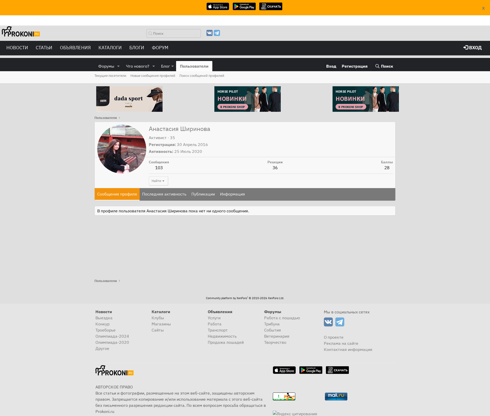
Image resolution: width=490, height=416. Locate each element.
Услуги (214, 317)
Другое (102, 348)
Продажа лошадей (226, 342)
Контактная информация (348, 349)
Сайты (158, 330)
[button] (118, 66)
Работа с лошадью (282, 317)
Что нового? (137, 66)
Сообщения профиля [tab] (117, 194)
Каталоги (110, 48)
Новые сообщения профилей (152, 76)
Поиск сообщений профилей (201, 76)
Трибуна (272, 323)
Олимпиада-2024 (112, 336)
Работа (215, 323)
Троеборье (105, 330)
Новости (17, 48)
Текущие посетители (110, 76)
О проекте (334, 337)
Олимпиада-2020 (112, 342)
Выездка (104, 317)
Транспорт (218, 330)
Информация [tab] (232, 194)
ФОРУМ (160, 48)
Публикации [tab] (203, 194)
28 (386, 167)
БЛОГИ (136, 48)
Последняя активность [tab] (164, 194)
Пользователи (194, 66)
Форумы (106, 66)
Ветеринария (276, 336)
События (272, 330)
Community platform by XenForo (245, 298)
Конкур (102, 323)
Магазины (161, 323)
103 (159, 167)
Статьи (44, 48)
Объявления (75, 48)
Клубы (158, 317)
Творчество (275, 342)
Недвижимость (222, 336)
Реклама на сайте (341, 343)
